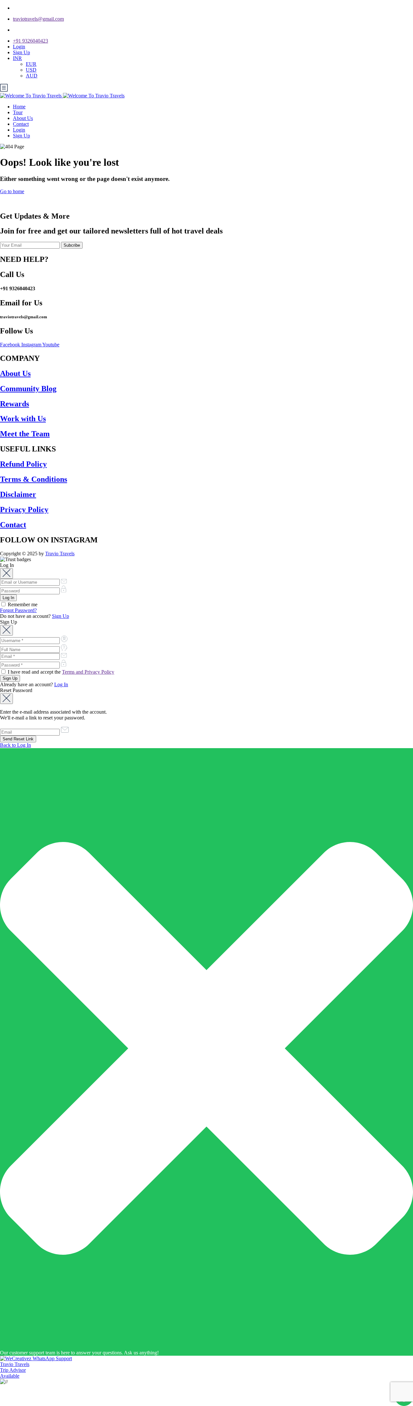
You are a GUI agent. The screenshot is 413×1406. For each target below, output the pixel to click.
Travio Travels (60, 553)
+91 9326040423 (30, 41)
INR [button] (17, 58)
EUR (31, 64)
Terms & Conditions (33, 479)
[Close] (6, 573)
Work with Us (23, 418)
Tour (18, 112)
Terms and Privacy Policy (88, 672)
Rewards (14, 404)
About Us (23, 118)
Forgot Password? (18, 610)
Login (19, 46)
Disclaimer (18, 494)
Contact (21, 124)
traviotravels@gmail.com (38, 19)
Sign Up (21, 52)
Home (19, 106)
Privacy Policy (24, 509)
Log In (61, 684)
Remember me (21, 604)
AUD (31, 75)
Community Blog (28, 388)
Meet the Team (25, 434)
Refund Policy (23, 464)
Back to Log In (15, 745)
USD (31, 70)
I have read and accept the (60, 672)
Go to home (12, 191)
